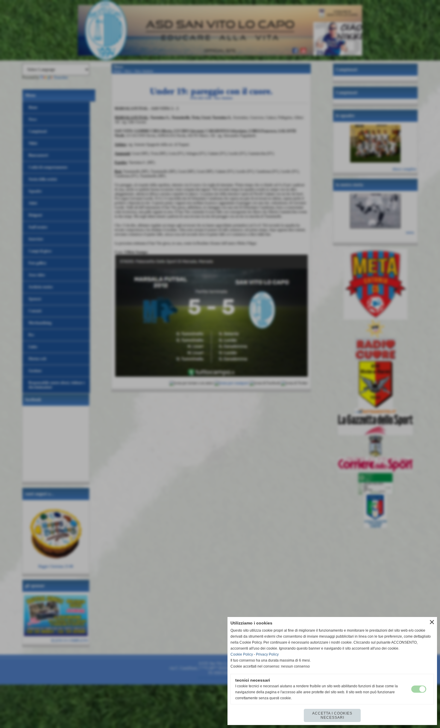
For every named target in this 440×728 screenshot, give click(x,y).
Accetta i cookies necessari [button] (332, 715)
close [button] (432, 622)
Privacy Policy (267, 654)
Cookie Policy (241, 654)
